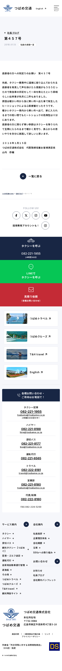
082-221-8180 (31, 484)
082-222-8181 (31, 470)
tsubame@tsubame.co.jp (31, 414)
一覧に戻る (35, 176)
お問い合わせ (40, 561)
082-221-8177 (31, 443)
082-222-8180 (31, 499)
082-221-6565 (31, 458)
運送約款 (15, 634)
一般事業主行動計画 (32, 634)
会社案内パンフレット (44, 579)
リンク (47, 634)
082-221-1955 (31, 411)
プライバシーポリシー (31, 636)
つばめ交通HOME (8, 194)
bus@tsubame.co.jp (31, 446)
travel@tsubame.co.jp (31, 473)
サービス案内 (9, 524)
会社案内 (38, 524)
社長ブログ (39, 575)
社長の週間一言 (27, 44)
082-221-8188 (31, 429)
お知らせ (37, 570)
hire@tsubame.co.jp (31, 432)
